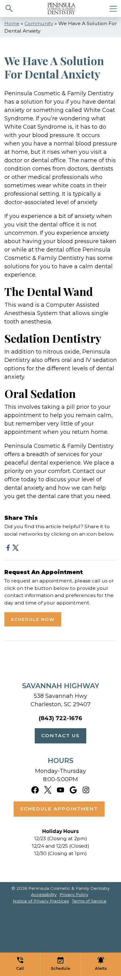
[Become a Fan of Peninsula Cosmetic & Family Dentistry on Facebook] (35, 790)
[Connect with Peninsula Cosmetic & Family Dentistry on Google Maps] (73, 790)
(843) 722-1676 (60, 718)
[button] (20, 964)
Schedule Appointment (59, 809)
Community (39, 23)
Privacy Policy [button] (74, 894)
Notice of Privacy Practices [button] (41, 900)
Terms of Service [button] (89, 900)
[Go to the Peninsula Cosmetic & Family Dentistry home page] (61, 8)
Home (12, 23)
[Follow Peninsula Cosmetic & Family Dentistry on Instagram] (86, 790)
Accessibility (43, 894)
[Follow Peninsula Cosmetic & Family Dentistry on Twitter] (48, 790)
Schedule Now (33, 619)
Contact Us (60, 735)
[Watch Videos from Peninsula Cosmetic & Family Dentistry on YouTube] (60, 790)
